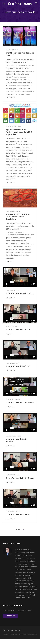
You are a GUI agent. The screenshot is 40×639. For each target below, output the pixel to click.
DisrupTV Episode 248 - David (19, 293)
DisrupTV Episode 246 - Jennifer (16, 440)
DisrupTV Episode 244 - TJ (18, 514)
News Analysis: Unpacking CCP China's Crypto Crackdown (18, 216)
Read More (10, 97)
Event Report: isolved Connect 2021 (20, 54)
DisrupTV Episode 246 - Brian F (20, 402)
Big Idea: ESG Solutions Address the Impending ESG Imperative (19, 132)
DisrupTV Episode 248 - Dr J (18, 329)
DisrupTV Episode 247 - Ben (18, 366)
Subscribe (10, 616)
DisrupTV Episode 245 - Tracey (20, 478)
